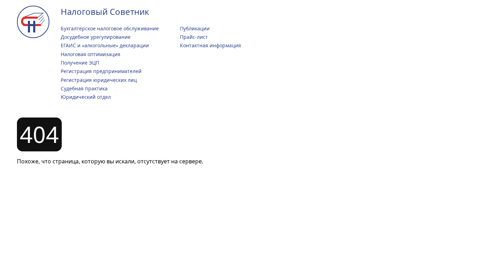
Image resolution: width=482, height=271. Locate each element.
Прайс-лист (194, 37)
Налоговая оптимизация (90, 54)
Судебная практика (84, 88)
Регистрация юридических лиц (99, 80)
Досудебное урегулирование (96, 37)
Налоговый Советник (105, 11)
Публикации (195, 28)
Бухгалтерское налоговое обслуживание (110, 28)
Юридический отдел (86, 97)
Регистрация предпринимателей (101, 71)
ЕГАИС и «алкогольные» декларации (105, 45)
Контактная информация (210, 45)
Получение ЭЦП (80, 62)
